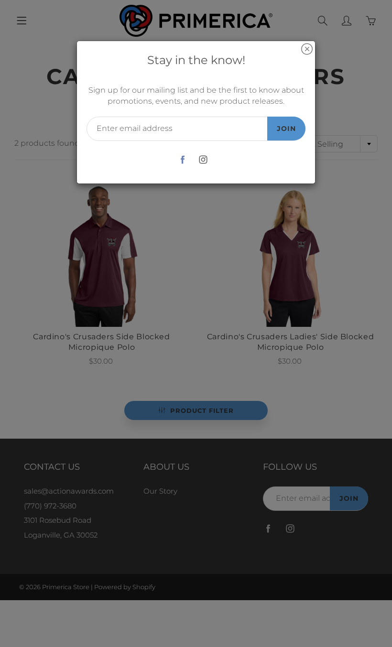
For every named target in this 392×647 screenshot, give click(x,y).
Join (286, 128)
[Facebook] (182, 159)
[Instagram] (203, 159)
